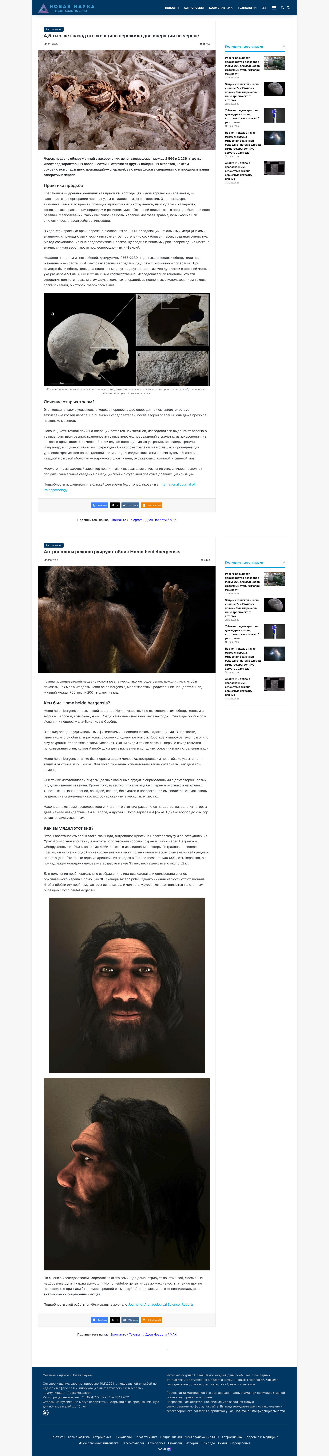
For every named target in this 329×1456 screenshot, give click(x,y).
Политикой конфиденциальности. (260, 1411)
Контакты (58, 1437)
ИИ (264, 7)
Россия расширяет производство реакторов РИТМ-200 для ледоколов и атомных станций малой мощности (242, 65)
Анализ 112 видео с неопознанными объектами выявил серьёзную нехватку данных (238, 170)
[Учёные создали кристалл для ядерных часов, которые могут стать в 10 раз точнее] (274, 115)
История (192, 1443)
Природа (208, 1443)
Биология (175, 1443)
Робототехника (146, 1437)
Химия (223, 1443)
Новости (172, 7)
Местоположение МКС (202, 1437)
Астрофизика (232, 1437)
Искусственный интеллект (99, 1443)
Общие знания (171, 1437)
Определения (240, 1443)
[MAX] (169, 1449)
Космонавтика (220, 7)
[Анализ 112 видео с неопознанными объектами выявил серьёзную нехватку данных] (274, 168)
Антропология (53, 29)
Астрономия (194, 7)
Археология (156, 1443)
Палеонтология (133, 1443)
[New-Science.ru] (66, 7)
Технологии (247, 7)
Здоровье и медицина (261, 1437)
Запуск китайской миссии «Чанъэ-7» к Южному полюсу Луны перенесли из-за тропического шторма (242, 92)
